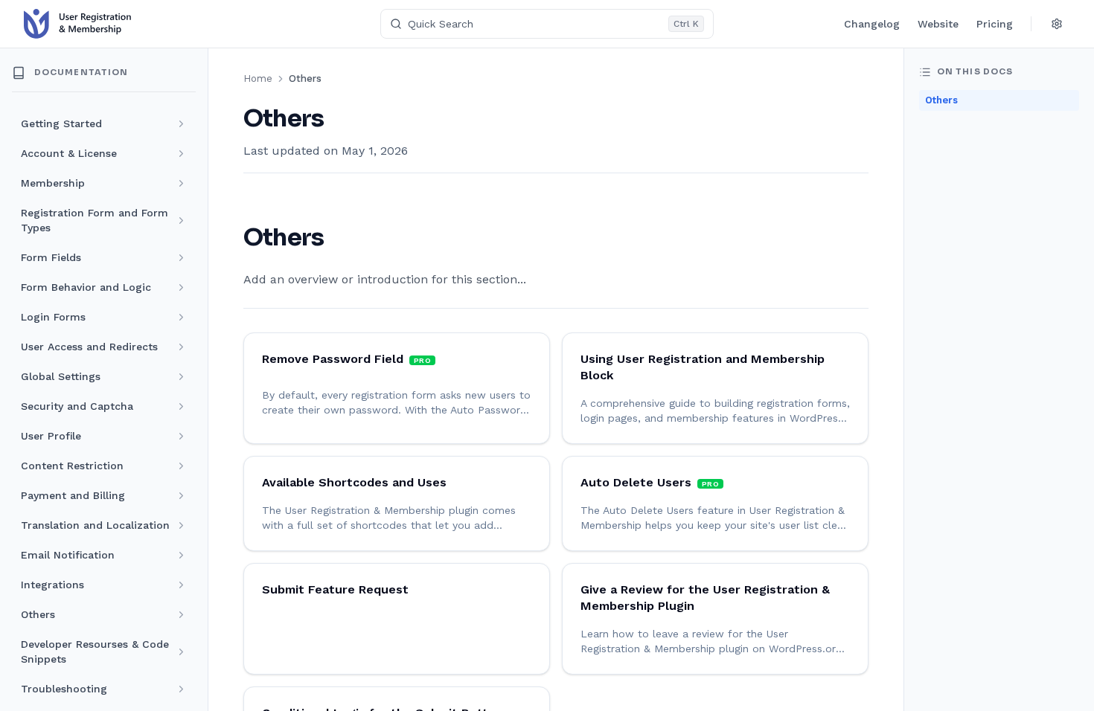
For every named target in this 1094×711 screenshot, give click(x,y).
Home (257, 78)
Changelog (872, 24)
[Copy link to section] (338, 238)
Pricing (994, 24)
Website (938, 24)
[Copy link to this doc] (338, 119)
